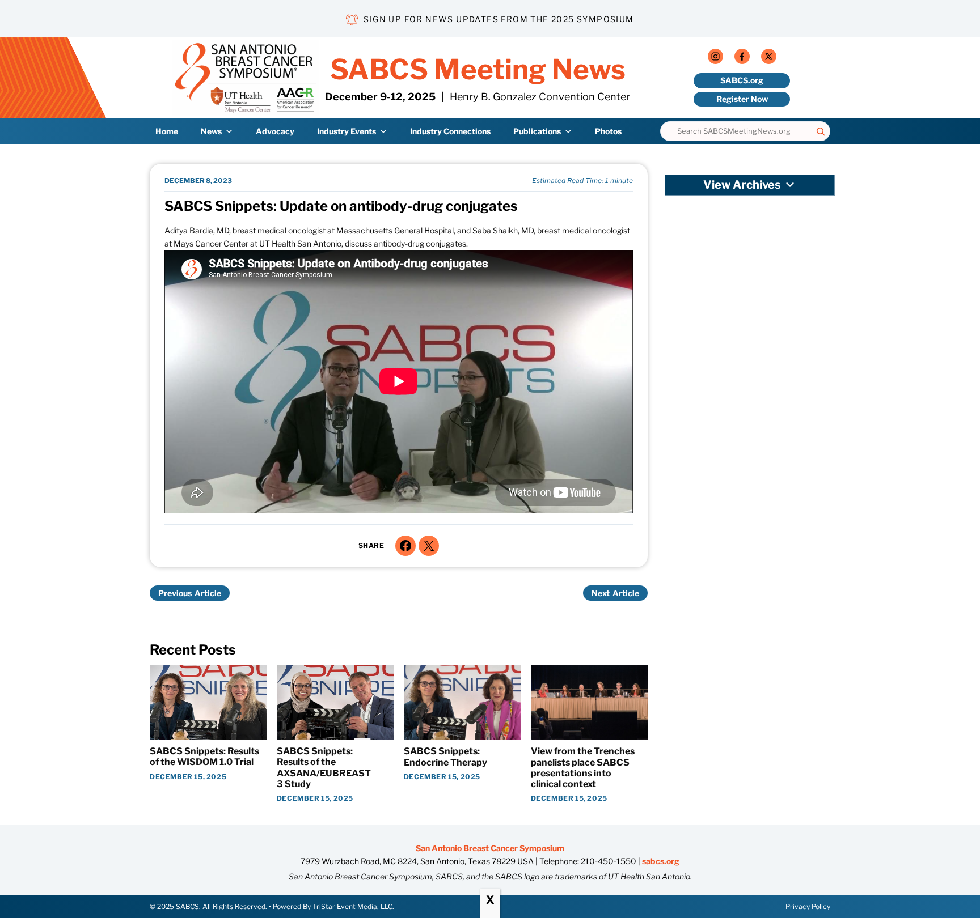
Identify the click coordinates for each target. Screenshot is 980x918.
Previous (175, 593)
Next (601, 593)
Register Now (742, 99)
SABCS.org (741, 80)
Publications (537, 131)
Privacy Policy (807, 906)
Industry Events (346, 131)
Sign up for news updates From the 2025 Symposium (498, 19)
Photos (608, 131)
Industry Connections (450, 131)
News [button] (211, 131)
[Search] (820, 131)
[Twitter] (768, 59)
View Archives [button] (742, 185)
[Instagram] (715, 59)
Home (166, 131)
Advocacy (275, 131)
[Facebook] (742, 59)
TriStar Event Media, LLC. (353, 906)
